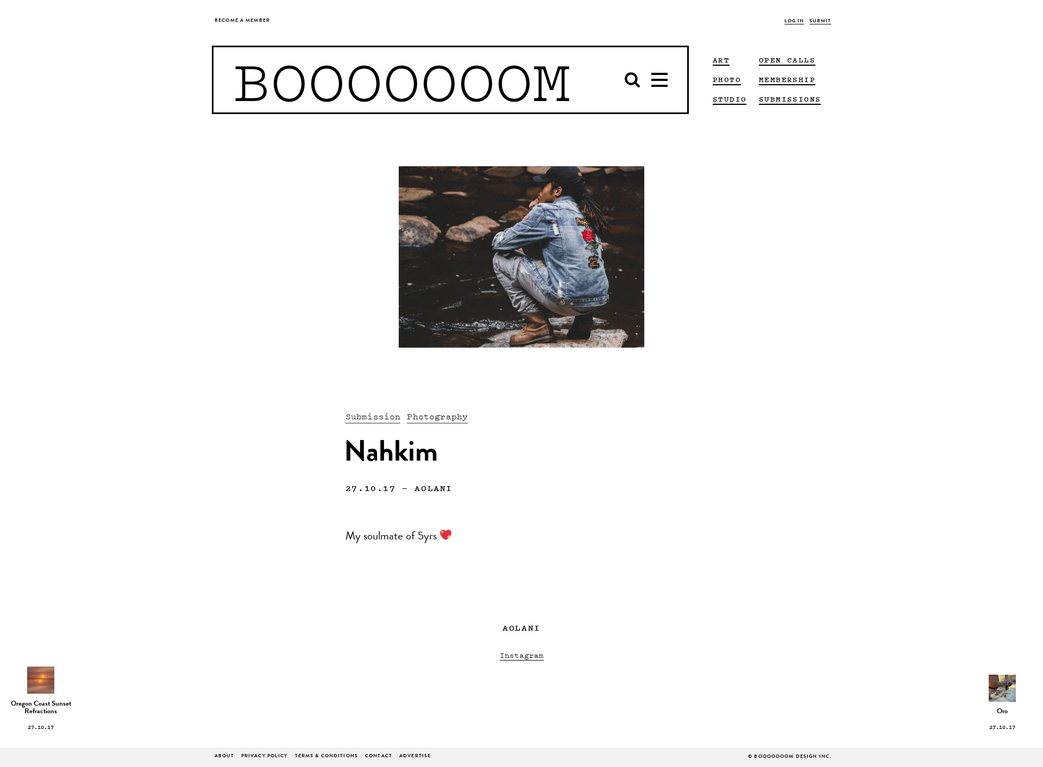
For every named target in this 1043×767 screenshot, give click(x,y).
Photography (437, 416)
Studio (729, 99)
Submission (373, 416)
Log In (794, 21)
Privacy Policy (264, 756)
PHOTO (727, 79)
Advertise (415, 756)
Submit (820, 21)
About (224, 756)
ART (721, 60)
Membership (787, 79)
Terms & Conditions (326, 756)
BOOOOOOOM (401, 79)
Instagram (522, 655)
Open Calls (787, 60)
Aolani (433, 488)
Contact (378, 756)
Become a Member (242, 20)
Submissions (790, 99)
